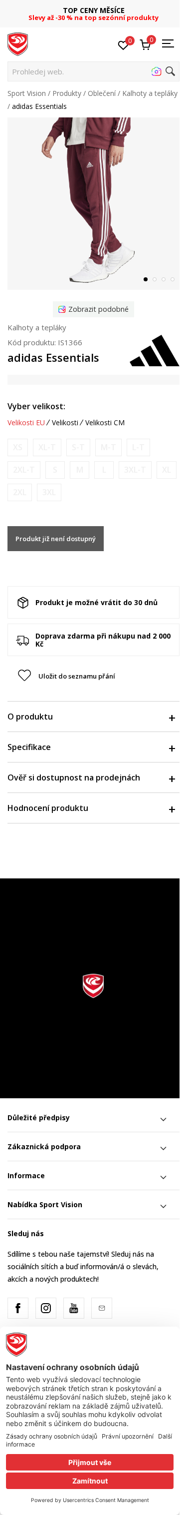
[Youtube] (74, 1308)
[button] (93, 71)
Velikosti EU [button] (26, 423)
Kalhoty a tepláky (150, 93)
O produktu (30, 716)
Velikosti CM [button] (105, 423)
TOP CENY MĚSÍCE (94, 10)
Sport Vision (26, 93)
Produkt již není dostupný (55, 538)
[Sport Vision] (17, 43)
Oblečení (102, 93)
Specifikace (29, 747)
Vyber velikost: (36, 406)
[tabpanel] (93, 203)
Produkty (66, 93)
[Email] (102, 1308)
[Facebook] (18, 1308)
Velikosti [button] (65, 423)
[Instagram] (46, 1308)
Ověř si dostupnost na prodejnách (73, 777)
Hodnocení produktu (47, 807)
